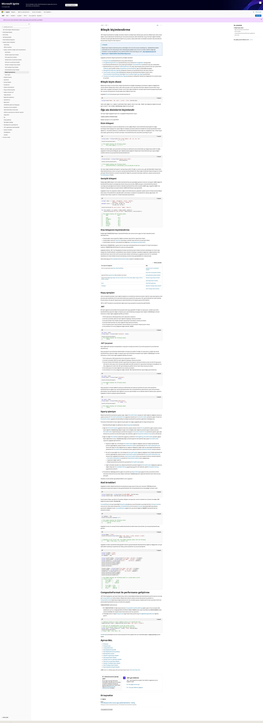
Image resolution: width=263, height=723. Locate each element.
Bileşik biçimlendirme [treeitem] (10, 72)
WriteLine (105, 644)
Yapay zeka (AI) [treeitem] (7, 94)
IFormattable (114, 259)
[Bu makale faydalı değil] (252, 40)
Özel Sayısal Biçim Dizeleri (152, 280)
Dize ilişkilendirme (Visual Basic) (111, 651)
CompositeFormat (107, 598)
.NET (106, 25)
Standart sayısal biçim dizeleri (111, 655)
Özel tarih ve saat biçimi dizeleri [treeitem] (12, 62)
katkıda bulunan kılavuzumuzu (108, 687)
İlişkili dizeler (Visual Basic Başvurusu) (120, 53)
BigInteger (110, 277)
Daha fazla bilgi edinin (135, 670)
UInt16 (140, 277)
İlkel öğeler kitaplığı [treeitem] (8, 122)
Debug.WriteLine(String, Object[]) (111, 70)
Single (137, 277)
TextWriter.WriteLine (124, 66)
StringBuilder (139, 62)
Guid (102, 283)
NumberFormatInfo (131, 445)
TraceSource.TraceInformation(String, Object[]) (115, 76)
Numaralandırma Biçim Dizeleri (153, 275)
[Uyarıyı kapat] (260, 3)
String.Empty (129, 425)
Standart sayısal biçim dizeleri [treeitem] (12, 54)
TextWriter (106, 68)
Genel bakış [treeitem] (6, 44)
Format (108, 94)
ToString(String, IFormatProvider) (144, 437)
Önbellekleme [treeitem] (7, 132)
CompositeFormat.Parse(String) (134, 608)
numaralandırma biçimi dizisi (137, 242)
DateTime (118, 240)
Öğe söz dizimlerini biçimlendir (242, 29)
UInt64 (106, 279)
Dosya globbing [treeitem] (7, 119)
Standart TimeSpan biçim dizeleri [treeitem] (12, 64)
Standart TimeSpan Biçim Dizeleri (153, 285)
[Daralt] (29, 24)
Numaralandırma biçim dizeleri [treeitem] (12, 69)
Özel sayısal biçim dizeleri (109, 657)
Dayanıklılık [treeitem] (6, 114)
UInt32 (102, 279)
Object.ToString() (136, 472)
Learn (102, 25)
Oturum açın (258, 12)
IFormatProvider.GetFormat (118, 417)
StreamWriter (123, 68)
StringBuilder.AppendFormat (110, 62)
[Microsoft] (2, 12)
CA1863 (103, 634)
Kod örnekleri (238, 31)
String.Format (106, 61)
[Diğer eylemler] (161, 25)
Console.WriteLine (137, 64)
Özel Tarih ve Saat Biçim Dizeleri (153, 272)
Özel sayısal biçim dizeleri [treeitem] (11, 57)
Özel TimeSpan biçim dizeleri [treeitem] (11, 67)
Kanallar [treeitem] (6, 134)
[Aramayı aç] (253, 12)
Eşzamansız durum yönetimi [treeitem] (10, 107)
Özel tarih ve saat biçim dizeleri (111, 661)
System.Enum (112, 275)
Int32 (128, 277)
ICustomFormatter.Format (139, 432)
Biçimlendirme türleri (108, 653)
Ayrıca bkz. (237, 35)
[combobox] (15, 27)
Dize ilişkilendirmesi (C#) (109, 650)
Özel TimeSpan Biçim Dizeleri (152, 288)
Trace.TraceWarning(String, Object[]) (134, 74)
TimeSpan (103, 285)
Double (121, 277)
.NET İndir (258, 15)
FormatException (105, 175)
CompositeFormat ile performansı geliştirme (245, 33)
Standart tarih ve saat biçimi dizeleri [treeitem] (13, 59)
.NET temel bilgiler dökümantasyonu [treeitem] (11, 29)
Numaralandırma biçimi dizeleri (111, 667)
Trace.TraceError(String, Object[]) (111, 72)
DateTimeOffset (119, 268)
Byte (114, 277)
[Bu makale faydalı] (250, 40)
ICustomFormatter (124, 259)
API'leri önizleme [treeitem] (8, 47)
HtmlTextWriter (133, 68)
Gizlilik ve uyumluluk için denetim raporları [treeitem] (14, 112)
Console (140, 506)
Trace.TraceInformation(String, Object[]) (113, 74)
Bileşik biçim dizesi (239, 27)
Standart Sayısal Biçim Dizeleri (153, 277)
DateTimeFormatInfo (131, 454)
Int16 (125, 277)
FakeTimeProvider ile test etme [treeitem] (11, 109)
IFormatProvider (133, 415)
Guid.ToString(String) (150, 283)
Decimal (117, 277)
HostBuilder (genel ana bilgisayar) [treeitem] (11, 104)
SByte (134, 277)
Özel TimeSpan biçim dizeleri (110, 665)
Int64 (131, 277)
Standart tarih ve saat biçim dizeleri (112, 659)
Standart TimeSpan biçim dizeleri (111, 663)
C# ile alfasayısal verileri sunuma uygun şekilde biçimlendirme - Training (118, 702)
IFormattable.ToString (120, 467)
